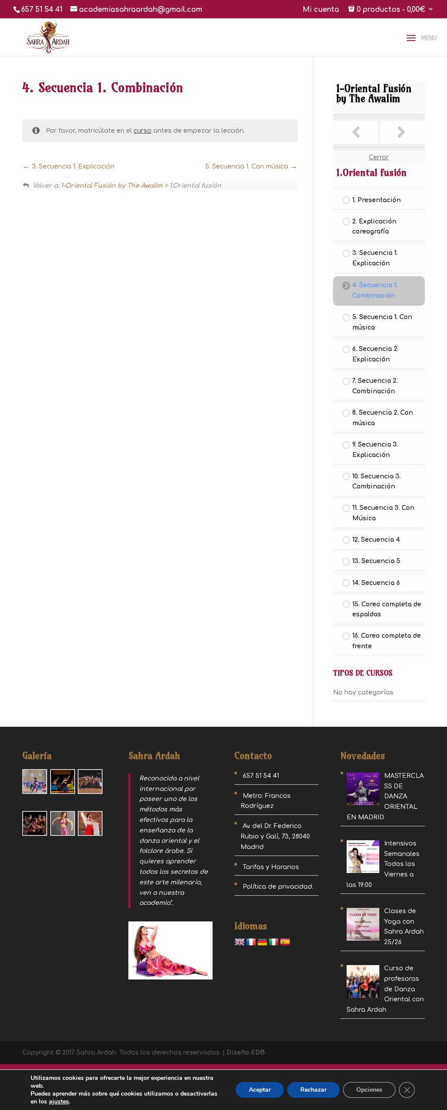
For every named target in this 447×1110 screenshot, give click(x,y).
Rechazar (313, 1090)
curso (142, 130)
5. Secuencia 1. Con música (247, 166)
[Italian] (273, 942)
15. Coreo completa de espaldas (386, 609)
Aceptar (260, 1090)
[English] (239, 942)
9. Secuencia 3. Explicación (375, 449)
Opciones (369, 1090)
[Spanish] (285, 942)
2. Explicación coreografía (374, 226)
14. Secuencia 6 (376, 583)
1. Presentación (376, 200)
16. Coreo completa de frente (386, 641)
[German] (262, 942)
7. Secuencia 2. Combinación (375, 386)
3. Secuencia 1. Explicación (72, 166)
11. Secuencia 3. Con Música (383, 513)
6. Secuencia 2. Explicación (375, 354)
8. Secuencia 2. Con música (382, 417)
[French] (251, 942)
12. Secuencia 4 (376, 539)
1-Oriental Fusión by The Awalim (111, 185)
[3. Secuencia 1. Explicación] (356, 132)
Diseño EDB (246, 1052)
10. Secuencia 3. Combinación (376, 481)
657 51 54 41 (41, 10)
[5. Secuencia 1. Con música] (402, 132)
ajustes (59, 1102)
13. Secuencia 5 (376, 561)
